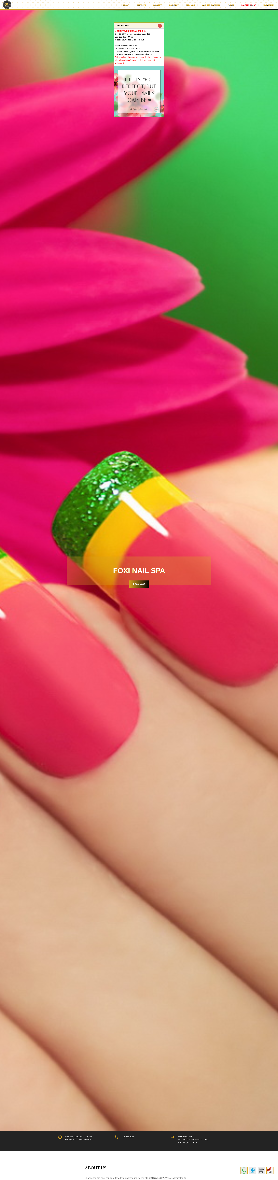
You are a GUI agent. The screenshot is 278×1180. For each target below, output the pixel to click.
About (126, 5)
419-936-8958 (127, 1136)
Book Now (139, 584)
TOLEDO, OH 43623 (187, 1142)
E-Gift (231, 5)
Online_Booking (211, 5)
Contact (174, 5)
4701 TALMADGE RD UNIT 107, (192, 1139)
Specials (190, 5)
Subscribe (269, 5)
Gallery (157, 5)
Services (141, 5)
